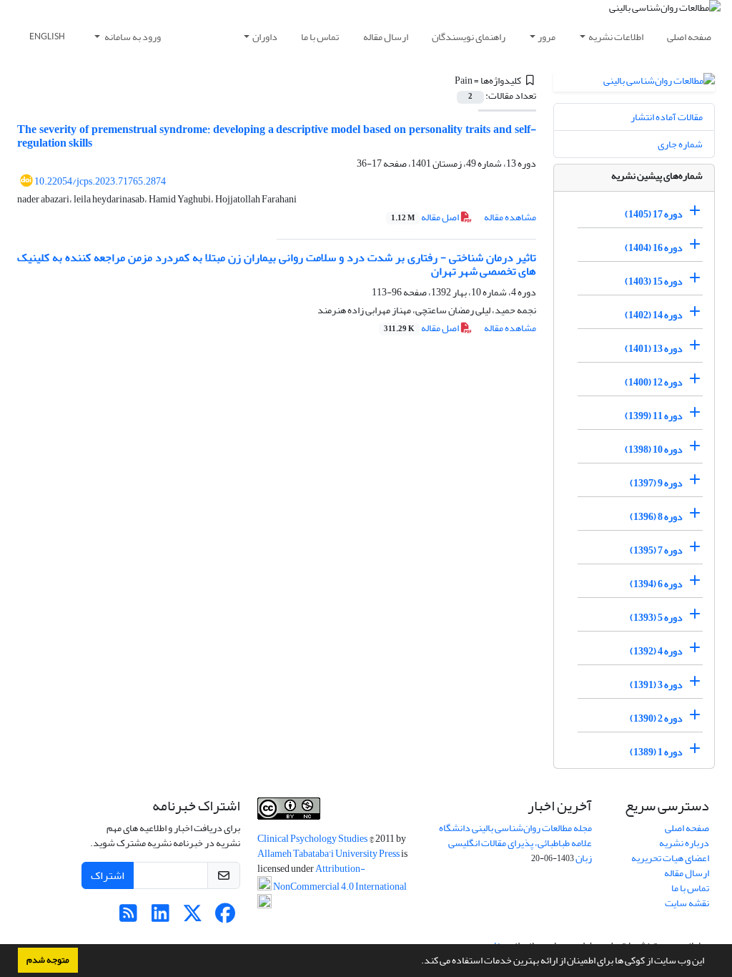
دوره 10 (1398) (654, 449)
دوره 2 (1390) (656, 718)
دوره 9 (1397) (656, 483)
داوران (264, 36)
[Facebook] (224, 917)
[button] (417, 962)
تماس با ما (320, 36)
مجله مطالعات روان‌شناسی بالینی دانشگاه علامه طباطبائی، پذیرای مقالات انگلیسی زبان (515, 843)
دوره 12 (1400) (654, 382)
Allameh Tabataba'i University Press (329, 853)
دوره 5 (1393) (656, 617)
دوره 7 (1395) (656, 550)
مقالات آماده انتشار (666, 117)
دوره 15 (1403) (654, 281)
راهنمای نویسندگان (468, 36)
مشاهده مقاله (510, 217)
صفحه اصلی (689, 36)
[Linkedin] (160, 917)
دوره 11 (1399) (654, 416)
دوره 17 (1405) (654, 214)
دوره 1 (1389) (656, 752)
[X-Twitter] (192, 917)
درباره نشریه (684, 843)
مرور (546, 36)
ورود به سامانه (132, 36)
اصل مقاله (425, 217)
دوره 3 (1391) (656, 684)
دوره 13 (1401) (654, 348)
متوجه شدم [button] (47, 959)
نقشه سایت (687, 903)
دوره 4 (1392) (656, 651)
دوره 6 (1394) (656, 584)
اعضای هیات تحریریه (670, 858)
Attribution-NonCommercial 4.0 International (339, 877)
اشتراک (107, 875)
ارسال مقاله (385, 36)
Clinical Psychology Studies (313, 838)
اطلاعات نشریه (615, 36)
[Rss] (128, 917)
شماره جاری (680, 144)
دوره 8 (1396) (656, 516)
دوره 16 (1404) (654, 247)
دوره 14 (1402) (654, 315)
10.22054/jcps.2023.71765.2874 (100, 181)
